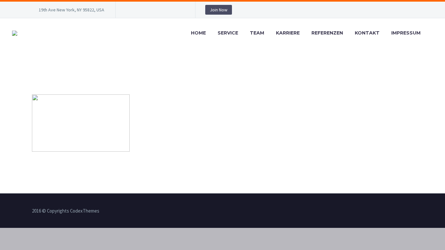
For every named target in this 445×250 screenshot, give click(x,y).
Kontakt (367, 33)
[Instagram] (160, 11)
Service (228, 33)
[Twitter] (150, 11)
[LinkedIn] (140, 11)
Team (257, 33)
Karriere (288, 33)
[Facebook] (130, 11)
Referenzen (327, 33)
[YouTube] (179, 11)
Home (198, 33)
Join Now (218, 10)
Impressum (406, 33)
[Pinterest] (169, 11)
